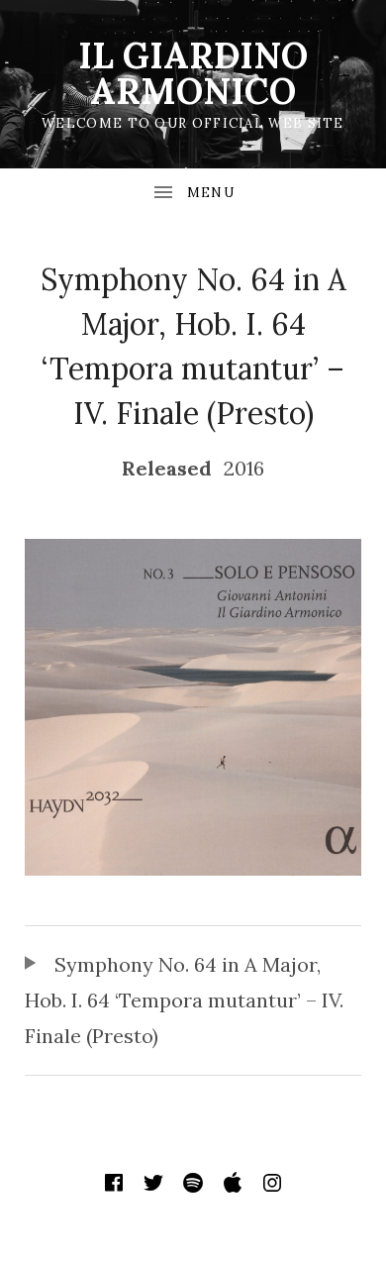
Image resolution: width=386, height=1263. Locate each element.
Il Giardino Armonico (193, 73)
